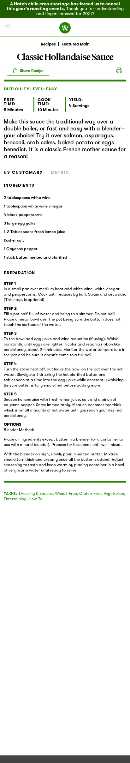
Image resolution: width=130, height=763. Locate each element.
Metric (60, 172)
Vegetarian (114, 493)
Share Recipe (31, 71)
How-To (35, 498)
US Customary (23, 172)
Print (119, 71)
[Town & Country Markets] (65, 27)
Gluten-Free (90, 493)
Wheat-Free (66, 493)
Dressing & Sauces (36, 493)
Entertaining (15, 498)
